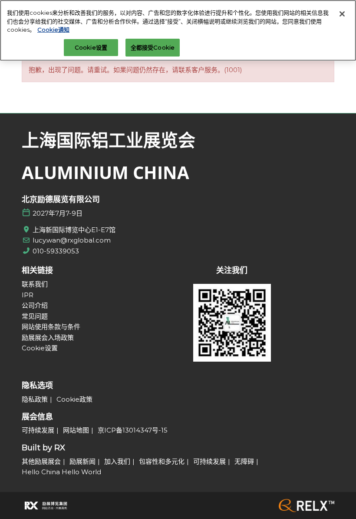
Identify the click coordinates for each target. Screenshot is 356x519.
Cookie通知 (53, 29)
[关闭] (342, 13)
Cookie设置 (91, 47)
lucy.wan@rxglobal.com (72, 240)
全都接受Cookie (153, 47)
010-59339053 (56, 251)
